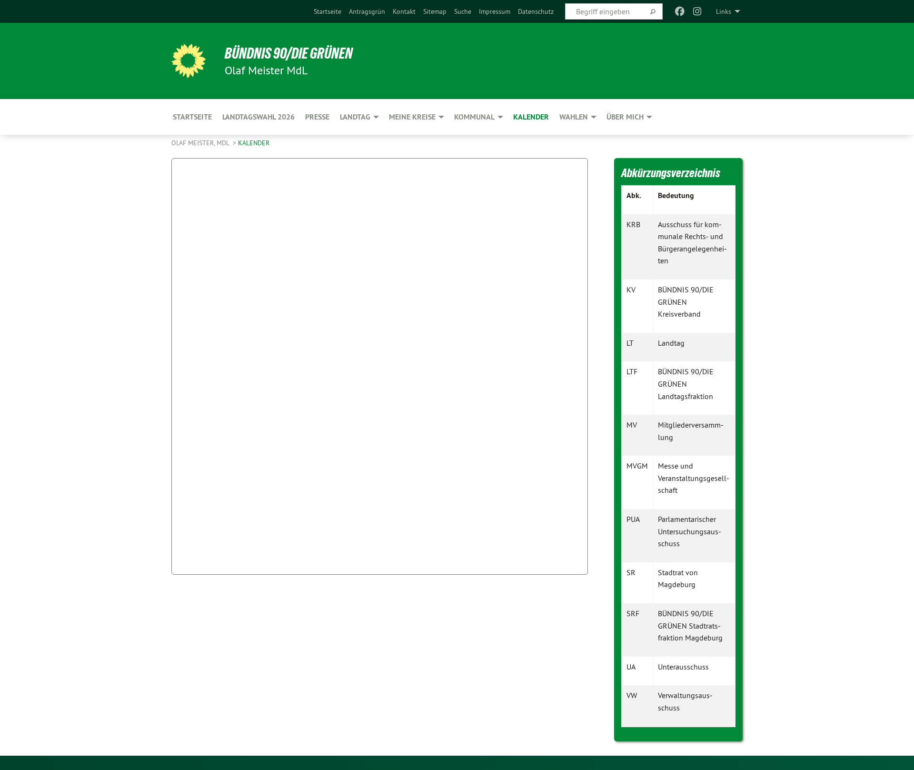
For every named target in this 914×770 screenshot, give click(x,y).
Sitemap (435, 11)
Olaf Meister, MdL (201, 143)
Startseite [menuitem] (192, 117)
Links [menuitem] (723, 11)
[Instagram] (697, 11)
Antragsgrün (367, 11)
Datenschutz (536, 11)
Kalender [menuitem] (531, 117)
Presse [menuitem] (317, 117)
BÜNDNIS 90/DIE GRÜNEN (289, 53)
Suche (462, 11)
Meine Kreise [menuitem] (412, 117)
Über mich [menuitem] (625, 117)
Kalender (253, 143)
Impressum (494, 11)
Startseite (327, 11)
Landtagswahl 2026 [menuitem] (258, 117)
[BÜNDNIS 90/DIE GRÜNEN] (188, 61)
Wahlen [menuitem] (573, 117)
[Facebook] (680, 11)
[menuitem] (327, 11)
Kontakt (404, 11)
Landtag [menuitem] (355, 117)
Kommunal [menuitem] (474, 117)
